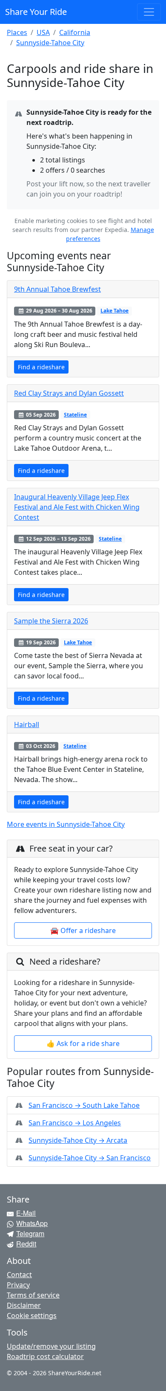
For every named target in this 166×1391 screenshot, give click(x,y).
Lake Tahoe (114, 310)
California (74, 32)
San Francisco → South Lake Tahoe (84, 1105)
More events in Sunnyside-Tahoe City (66, 824)
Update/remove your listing (51, 1346)
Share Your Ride (36, 11)
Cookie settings (32, 1315)
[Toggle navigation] (149, 11)
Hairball (26, 724)
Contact (19, 1274)
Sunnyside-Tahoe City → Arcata (78, 1140)
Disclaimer (24, 1305)
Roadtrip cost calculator (45, 1356)
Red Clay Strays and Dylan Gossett (69, 393)
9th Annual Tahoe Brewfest (57, 289)
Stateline (75, 414)
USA (43, 32)
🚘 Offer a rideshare (83, 930)
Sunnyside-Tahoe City (50, 42)
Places (17, 32)
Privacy (18, 1285)
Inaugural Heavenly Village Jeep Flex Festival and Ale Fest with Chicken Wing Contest (77, 507)
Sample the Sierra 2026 (51, 621)
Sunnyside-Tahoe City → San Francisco (90, 1157)
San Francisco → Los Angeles (75, 1122)
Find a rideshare (41, 367)
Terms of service (33, 1295)
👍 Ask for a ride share (83, 1043)
